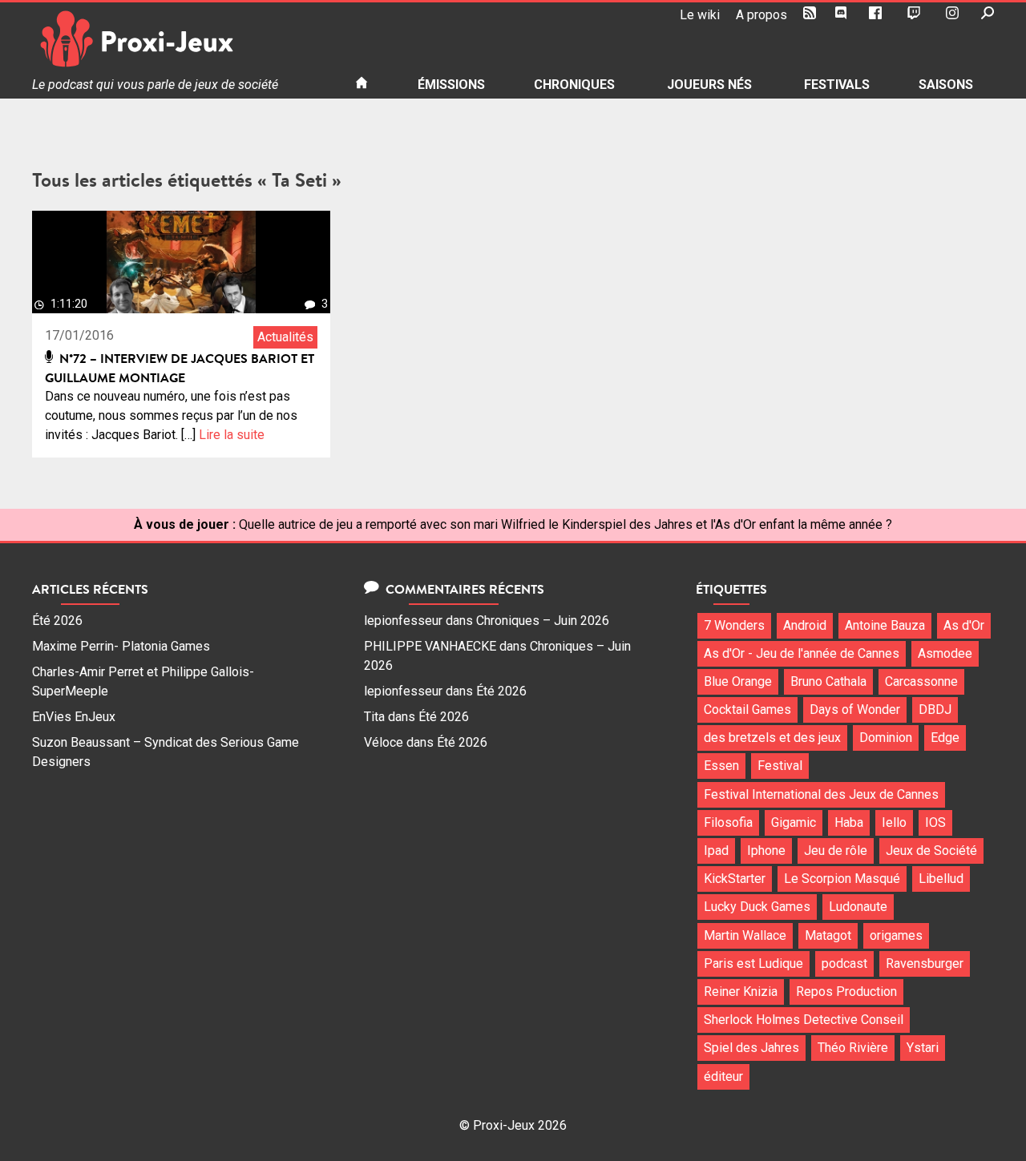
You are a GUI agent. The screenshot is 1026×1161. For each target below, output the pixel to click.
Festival (779, 765)
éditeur (723, 1076)
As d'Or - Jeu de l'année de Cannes (801, 653)
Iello (894, 822)
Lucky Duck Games (757, 906)
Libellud (941, 878)
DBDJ (935, 709)
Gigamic (793, 822)
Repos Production (846, 991)
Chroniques (574, 84)
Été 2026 (57, 620)
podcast (844, 963)
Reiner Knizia (741, 991)
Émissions (451, 84)
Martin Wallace (745, 935)
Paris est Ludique (753, 963)
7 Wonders (734, 625)
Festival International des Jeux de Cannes (821, 794)
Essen (721, 765)
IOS (935, 822)
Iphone (766, 850)
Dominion (885, 737)
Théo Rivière (853, 1047)
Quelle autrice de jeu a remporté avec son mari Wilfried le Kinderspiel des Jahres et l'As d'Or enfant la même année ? (565, 524)
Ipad (716, 850)
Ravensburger (924, 963)
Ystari (923, 1047)
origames (896, 935)
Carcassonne (921, 681)
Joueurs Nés (709, 84)
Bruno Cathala (828, 681)
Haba (848, 822)
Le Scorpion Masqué (842, 878)
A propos (761, 14)
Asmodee (945, 653)
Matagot (828, 935)
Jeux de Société (931, 850)
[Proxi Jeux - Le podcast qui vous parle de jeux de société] (180, 39)
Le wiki (700, 14)
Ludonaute (858, 906)
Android (804, 625)
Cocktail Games (747, 709)
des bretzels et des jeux (772, 737)
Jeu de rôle (835, 850)
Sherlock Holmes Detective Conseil (803, 1019)
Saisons (946, 84)
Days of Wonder (855, 709)
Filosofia (728, 822)
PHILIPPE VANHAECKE (430, 646)
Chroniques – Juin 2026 (542, 620)
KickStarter (734, 878)
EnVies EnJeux (73, 716)
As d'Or (963, 625)
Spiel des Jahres (751, 1047)
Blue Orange (738, 681)
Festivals (837, 84)
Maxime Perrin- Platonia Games (121, 646)
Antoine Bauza (885, 625)
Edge (945, 737)
